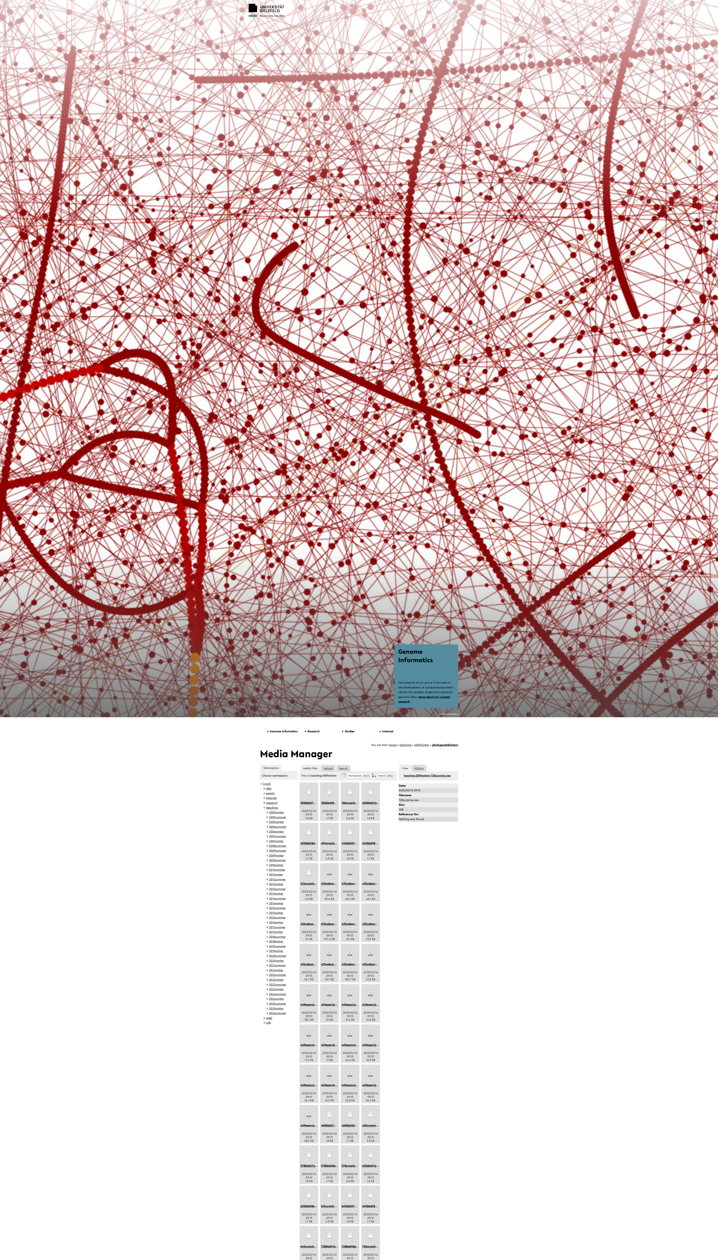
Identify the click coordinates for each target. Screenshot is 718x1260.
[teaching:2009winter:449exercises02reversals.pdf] (329, 993)
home (393, 745)
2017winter (276, 932)
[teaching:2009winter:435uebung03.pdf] (370, 872)
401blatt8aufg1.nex (313, 843)
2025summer (277, 1004)
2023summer (277, 984)
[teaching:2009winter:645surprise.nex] (308, 1235)
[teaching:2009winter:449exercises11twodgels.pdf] (350, 1074)
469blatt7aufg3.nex (334, 1125)
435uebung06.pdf (353, 924)
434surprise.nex (310, 883)
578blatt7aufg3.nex (313, 1166)
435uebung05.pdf (332, 924)
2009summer (277, 851)
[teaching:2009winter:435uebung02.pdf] (350, 872)
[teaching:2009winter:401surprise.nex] (329, 832)
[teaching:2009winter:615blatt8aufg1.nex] (308, 1195)
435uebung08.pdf (312, 964)
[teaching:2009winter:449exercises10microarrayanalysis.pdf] (329, 1074)
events (270, 793)
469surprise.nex (372, 1125)
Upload (328, 768)
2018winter (276, 941)
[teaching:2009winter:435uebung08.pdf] (308, 953)
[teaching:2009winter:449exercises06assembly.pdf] (329, 1033)
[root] (267, 784)
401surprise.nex (331, 843)
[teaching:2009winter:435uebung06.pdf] (350, 912)
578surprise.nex (352, 1166)
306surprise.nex (352, 803)
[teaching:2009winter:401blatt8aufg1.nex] (308, 832)
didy (268, 788)
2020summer (277, 956)
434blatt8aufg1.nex (375, 843)
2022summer (277, 975)
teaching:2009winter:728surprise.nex (427, 775)
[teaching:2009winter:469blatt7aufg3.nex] (329, 1114)
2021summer (277, 965)
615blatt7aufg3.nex (375, 1166)
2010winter (276, 865)
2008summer (277, 846)
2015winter (276, 913)
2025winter (276, 1008)
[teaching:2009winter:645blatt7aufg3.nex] (350, 1195)
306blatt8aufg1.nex (334, 803)
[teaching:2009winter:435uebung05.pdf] (329, 912)
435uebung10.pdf (353, 964)
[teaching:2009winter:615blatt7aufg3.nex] (370, 1154)
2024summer (277, 994)
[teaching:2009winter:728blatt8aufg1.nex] (350, 1235)
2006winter (276, 831)
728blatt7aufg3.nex (334, 1246)
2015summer (277, 908)
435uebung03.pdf (373, 883)
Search (343, 768)
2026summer (277, 1013)
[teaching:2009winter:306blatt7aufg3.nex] (308, 791)
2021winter (276, 970)
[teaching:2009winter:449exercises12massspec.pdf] (370, 1074)
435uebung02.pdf (353, 883)
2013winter (276, 893)
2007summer (277, 836)
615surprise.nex (331, 1206)
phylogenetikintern (445, 745)
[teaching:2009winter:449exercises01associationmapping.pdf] (308, 993)
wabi (269, 1018)
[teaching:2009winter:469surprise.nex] (370, 1114)
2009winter (421, 745)
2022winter (276, 980)
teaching (405, 745)
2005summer (277, 817)
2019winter (276, 951)
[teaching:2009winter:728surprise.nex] (370, 1235)
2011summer (277, 870)
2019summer (277, 946)
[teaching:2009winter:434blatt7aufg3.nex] (350, 832)
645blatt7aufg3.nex (355, 1206)
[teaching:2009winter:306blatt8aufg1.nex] (329, 791)
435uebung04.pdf (312, 924)
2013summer (277, 889)
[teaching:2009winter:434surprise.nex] (308, 872)
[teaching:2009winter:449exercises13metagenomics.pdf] (308, 1114)
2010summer (277, 860)
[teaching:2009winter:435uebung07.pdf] (370, 912)
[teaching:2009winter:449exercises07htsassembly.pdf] (350, 1033)
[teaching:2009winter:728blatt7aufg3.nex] (329, 1235)
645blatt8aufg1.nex (375, 1206)
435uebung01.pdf (332, 883)
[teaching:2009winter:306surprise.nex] (350, 791)
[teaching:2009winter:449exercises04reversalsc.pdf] (370, 993)
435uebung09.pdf (332, 964)
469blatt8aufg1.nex (354, 1125)
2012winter (276, 884)
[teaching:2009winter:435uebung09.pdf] (329, 953)
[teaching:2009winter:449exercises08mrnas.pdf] (370, 1033)
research (271, 803)
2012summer (277, 879)
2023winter (276, 989)
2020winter (276, 961)
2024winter (276, 999)
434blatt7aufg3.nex (355, 843)
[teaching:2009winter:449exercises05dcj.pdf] (308, 1033)
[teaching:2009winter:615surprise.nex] (329, 1195)
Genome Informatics (415, 655)
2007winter (276, 841)
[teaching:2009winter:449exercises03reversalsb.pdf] (350, 993)
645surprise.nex (310, 1246)
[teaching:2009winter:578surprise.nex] (350, 1154)
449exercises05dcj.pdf (315, 1045)
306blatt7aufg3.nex (313, 803)
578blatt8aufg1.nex (334, 1166)
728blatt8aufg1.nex (354, 1246)
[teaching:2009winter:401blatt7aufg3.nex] (370, 791)
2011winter (276, 874)
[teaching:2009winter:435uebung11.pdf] (370, 953)
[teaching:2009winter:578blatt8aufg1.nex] (329, 1154)
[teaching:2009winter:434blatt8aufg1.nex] (370, 832)
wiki (268, 1023)
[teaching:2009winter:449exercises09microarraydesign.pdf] (308, 1074)
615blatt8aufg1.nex (313, 1206)
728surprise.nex (372, 1246)
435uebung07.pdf (373, 924)
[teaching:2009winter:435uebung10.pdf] (350, 953)
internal (271, 798)
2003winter (276, 812)
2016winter (276, 922)
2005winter (276, 822)
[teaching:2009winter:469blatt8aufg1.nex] (350, 1114)
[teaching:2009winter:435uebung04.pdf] (308, 912)
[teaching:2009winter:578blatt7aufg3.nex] (308, 1154)
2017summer (277, 927)
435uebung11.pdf (373, 964)
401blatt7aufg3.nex (375, 803)
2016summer (277, 917)
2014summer (277, 898)
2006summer (277, 827)
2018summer (277, 937)
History (419, 768)
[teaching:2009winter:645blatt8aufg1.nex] (370, 1195)
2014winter (276, 903)
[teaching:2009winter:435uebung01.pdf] (329, 872)
